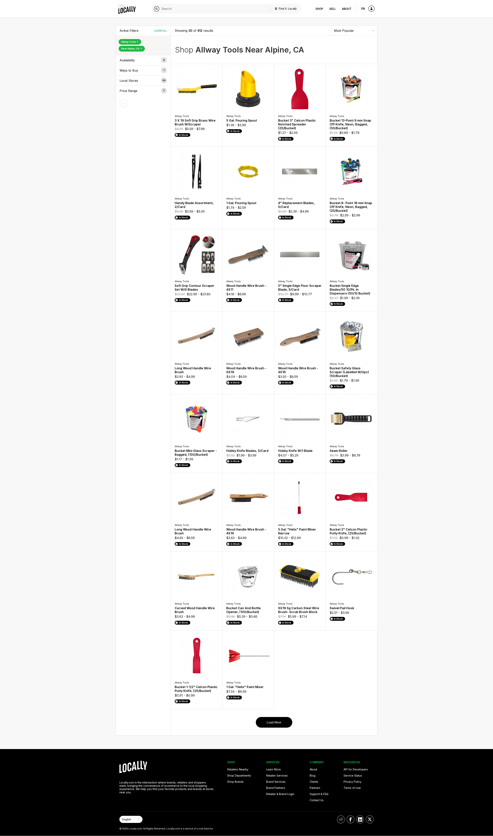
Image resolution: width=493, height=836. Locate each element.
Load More (274, 722)
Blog (312, 775)
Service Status (353, 775)
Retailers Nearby (237, 769)
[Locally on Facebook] (350, 819)
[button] (143, 60)
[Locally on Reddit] (341, 819)
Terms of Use (352, 787)
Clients (314, 781)
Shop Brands (235, 781)
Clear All (160, 30)
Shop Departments (239, 775)
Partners (315, 787)
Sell (332, 8)
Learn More (273, 769)
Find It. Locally (287, 8)
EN (363, 8)
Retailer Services (277, 775)
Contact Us (317, 800)
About (346, 8)
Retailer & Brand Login (280, 794)
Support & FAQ (319, 794)
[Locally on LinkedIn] (360, 819)
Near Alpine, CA (130, 48)
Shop (319, 8)
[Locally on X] (370, 819)
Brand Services (276, 781)
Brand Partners (275, 787)
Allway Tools (128, 41)
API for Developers (356, 769)
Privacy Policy (352, 781)
